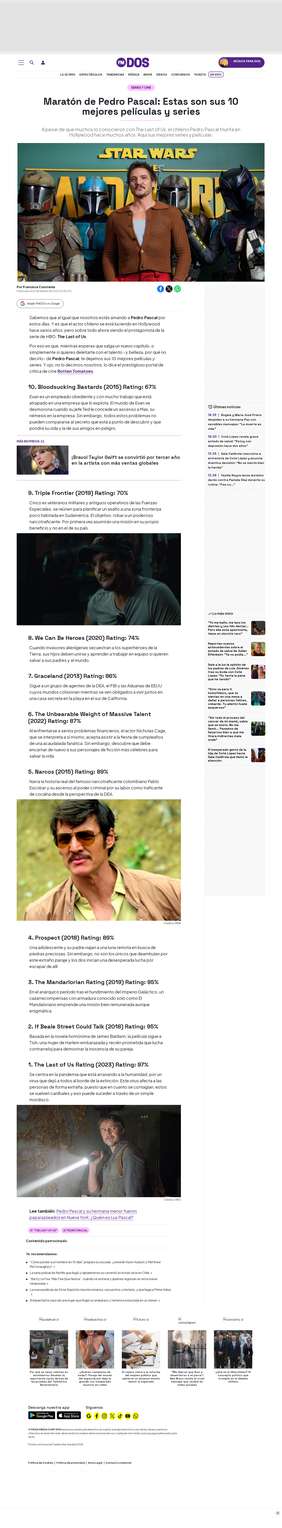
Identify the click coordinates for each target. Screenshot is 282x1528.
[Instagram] (104, 1415)
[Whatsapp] (136, 1415)
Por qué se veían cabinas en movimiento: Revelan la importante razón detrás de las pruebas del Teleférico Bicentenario (49, 1378)
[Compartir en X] (169, 288)
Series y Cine (141, 87)
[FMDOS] (132, 62)
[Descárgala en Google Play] (41, 1415)
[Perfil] (43, 63)
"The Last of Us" (45, 1230)
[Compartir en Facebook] (160, 288)
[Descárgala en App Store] (69, 1415)
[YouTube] (128, 1415)
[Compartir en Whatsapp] (177, 288)
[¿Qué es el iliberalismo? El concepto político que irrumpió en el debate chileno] (233, 1349)
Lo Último (67, 74)
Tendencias (115, 74)
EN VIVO (216, 74)
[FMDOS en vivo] (223, 62)
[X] (112, 1415)
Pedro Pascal (77, 1230)
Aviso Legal (95, 1462)
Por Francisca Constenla (36, 287)
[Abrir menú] (21, 62)
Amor (147, 74)
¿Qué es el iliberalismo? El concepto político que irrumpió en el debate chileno (233, 1376)
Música (133, 74)
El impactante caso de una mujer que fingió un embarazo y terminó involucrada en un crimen (93, 1300)
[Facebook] (97, 1415)
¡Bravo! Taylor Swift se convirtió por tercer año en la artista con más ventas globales (126, 460)
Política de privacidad (70, 1462)
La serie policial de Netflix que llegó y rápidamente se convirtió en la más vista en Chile (89, 1273)
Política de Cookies (40, 1462)
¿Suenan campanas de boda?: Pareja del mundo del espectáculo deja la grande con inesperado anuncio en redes (95, 1378)
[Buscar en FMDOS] (32, 63)
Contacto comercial (118, 1462)
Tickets (200, 74)
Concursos (180, 74)
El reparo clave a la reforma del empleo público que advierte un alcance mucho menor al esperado (141, 1376)
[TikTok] (120, 1415)
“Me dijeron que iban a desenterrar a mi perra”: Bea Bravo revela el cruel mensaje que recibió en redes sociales (187, 1378)
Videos (161, 74)
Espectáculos (90, 74)
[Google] (89, 1415)
